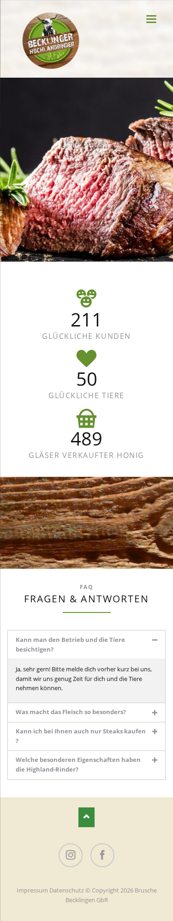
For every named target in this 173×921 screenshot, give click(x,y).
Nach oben (86, 817)
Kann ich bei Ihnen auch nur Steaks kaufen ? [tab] (81, 736)
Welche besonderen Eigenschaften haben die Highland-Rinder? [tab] (78, 764)
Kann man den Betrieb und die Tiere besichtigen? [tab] (70, 644)
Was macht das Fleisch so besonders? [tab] (71, 712)
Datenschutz (66, 890)
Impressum (32, 890)
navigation (151, 19)
